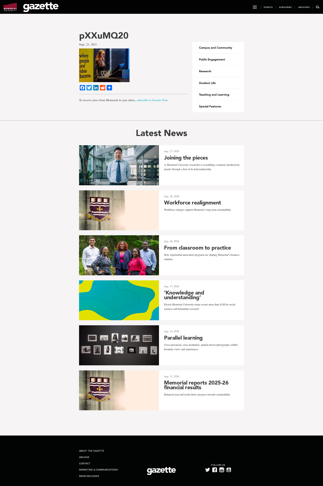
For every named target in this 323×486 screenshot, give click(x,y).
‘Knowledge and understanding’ (184, 295)
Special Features (210, 106)
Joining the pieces (186, 157)
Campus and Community (215, 47)
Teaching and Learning (214, 94)
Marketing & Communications (98, 469)
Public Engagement (212, 59)
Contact (84, 463)
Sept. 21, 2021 (88, 44)
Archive (84, 457)
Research (205, 71)
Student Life (207, 83)
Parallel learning (183, 337)
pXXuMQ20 (104, 35)
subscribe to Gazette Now (152, 100)
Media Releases (89, 476)
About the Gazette (91, 450)
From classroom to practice (197, 247)
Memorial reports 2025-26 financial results (196, 385)
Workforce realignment (192, 202)
